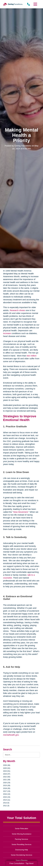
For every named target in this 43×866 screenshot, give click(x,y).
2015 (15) (6, 797)
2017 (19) (6, 791)
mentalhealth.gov (11, 735)
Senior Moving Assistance (21, 834)
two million (31, 356)
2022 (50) (6, 777)
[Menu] (35, 4)
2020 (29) (6, 783)
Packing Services (21, 839)
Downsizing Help (21, 850)
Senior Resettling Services (21, 844)
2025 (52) (6, 768)
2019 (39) (6, 785)
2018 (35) (6, 788)
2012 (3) (6, 806)
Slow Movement (20, 512)
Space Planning (21, 860)
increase (7, 333)
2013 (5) (6, 803)
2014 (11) (6, 800)
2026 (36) (6, 765)
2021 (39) (6, 780)
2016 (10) (6, 794)
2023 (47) (6, 774)
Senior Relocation (21, 828)
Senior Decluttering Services (21, 855)
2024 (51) (6, 771)
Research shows (17, 310)
